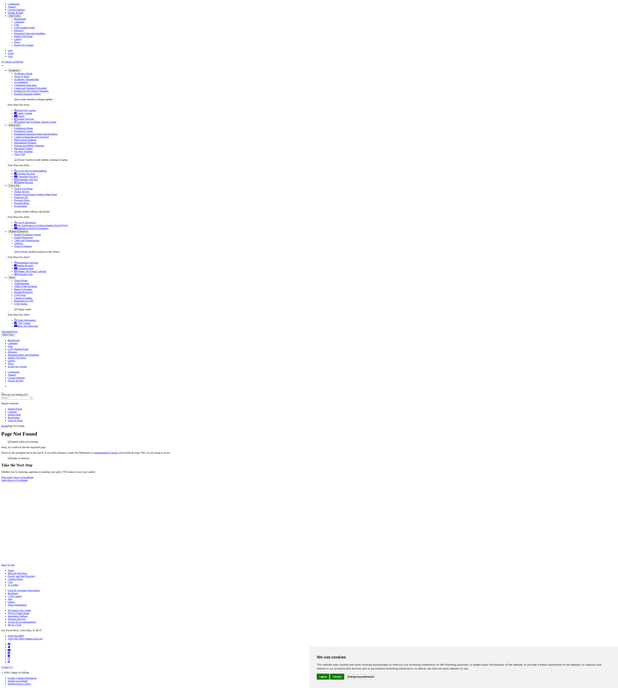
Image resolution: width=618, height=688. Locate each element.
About (11, 277)
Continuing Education (25, 85)
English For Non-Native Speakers (31, 91)
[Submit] (32, 398)
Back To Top (8, 565)
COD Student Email (24, 27)
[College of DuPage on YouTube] (9, 650)
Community (14, 4)
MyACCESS (14, 625)
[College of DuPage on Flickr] (9, 655)
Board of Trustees (23, 289)
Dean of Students (23, 246)
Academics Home (23, 73)
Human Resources (23, 292)
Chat (16, 24)
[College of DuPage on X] (9, 647)
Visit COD (19, 154)
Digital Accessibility (18, 681)
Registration (14, 417)
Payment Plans (21, 203)
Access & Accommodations (22, 622)
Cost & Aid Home (23, 188)
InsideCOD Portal (23, 36)
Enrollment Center (23, 131)
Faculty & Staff (15, 12)
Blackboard (20, 19)
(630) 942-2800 (16, 635)
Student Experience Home (27, 234)
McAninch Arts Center (19, 610)
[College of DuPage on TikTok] (9, 661)
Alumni (11, 6)
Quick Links (14, 16)
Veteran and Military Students (29, 145)
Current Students (16, 9)
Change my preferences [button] (360, 676)
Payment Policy (22, 200)
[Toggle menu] (2, 65)
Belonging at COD (23, 301)
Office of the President (25, 286)
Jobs (10, 599)
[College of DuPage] (12, 61)
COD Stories (21, 303)
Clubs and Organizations (26, 240)
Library (18, 39)
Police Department (17, 605)
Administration (21, 283)
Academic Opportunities (26, 79)
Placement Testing (23, 148)
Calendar (12, 411)
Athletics (18, 243)
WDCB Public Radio (18, 613)
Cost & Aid (14, 185)
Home (4, 426)
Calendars (19, 21)
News (17, 42)
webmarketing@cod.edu (105, 452)
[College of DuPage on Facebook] (9, 644)
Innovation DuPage (18, 616)
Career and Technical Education (30, 88)
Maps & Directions (17, 573)
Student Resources (23, 237)
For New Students (23, 151)
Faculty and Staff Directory (21, 576)
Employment (14, 414)
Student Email (15, 409)
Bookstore (13, 593)
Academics (14, 70)
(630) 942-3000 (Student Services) (25, 638)
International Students (25, 142)
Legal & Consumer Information (24, 590)
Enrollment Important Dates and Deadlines (35, 134)
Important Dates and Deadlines (30, 33)
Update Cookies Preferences (22, 678)
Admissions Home (23, 128)
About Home (21, 280)
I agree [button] (323, 676)
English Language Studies (27, 94)
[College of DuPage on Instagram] (9, 658)
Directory (19, 30)
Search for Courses (23, 45)
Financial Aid (21, 197)
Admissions (14, 125)
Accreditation (21, 82)
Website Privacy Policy (19, 684)
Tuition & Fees (21, 191)
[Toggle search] (2, 392)
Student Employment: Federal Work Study (35, 194)
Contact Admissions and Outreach (31, 137)
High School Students (25, 139)
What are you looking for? (14, 394)
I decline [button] (337, 676)
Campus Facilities (23, 298)
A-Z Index (13, 585)
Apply (11, 570)
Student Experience (18, 231)
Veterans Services (17, 619)
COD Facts (20, 295)
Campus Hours (15, 579)
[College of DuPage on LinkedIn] (9, 653)
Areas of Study (21, 76)
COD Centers (15, 596)
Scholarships (20, 206)
